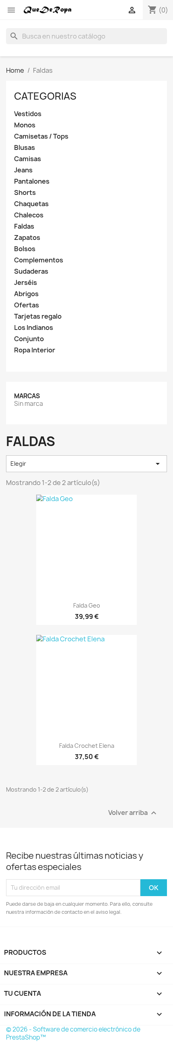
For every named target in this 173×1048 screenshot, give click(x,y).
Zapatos (27, 237)
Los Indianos (33, 327)
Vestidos (27, 114)
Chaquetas (31, 204)
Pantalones (31, 181)
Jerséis (25, 282)
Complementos (38, 260)
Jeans (23, 170)
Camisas (27, 159)
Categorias (45, 96)
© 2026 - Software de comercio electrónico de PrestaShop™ (73, 1033)
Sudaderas (31, 271)
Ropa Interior (34, 350)
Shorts (25, 192)
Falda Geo (86, 605)
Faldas (24, 226)
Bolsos (24, 249)
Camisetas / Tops (41, 136)
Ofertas (26, 305)
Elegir (86, 464)
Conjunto (29, 339)
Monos (24, 125)
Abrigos (26, 294)
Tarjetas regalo (38, 316)
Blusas (24, 147)
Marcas (27, 396)
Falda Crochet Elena (86, 745)
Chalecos (28, 215)
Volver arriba (133, 813)
